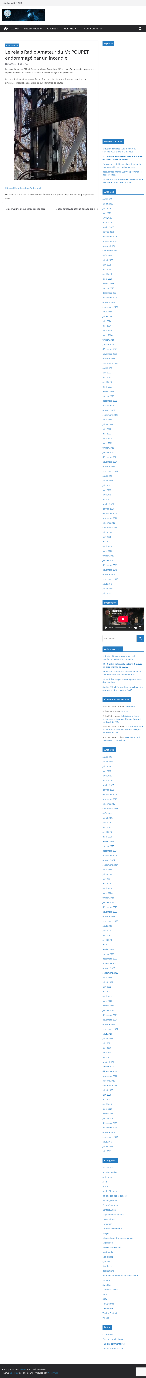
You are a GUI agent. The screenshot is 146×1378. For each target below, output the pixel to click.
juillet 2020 (108, 532)
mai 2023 (107, 377)
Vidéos (106, 1317)
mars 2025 (107, 278)
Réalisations (108, 1270)
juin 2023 (107, 372)
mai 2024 (107, 325)
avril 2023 (107, 382)
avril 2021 (107, 494)
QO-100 (106, 1261)
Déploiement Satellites (113, 1214)
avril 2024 (107, 330)
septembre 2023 (110, 363)
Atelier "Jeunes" (110, 1191)
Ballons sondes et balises (115, 1195)
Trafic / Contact (110, 1313)
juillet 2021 (108, 480)
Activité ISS (108, 1167)
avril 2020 (107, 546)
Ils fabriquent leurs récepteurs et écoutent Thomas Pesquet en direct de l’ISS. (122, 719)
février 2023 (108, 391)
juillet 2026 (108, 203)
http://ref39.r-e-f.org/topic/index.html (23, 188)
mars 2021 (107, 499)
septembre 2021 (110, 471)
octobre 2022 (109, 410)
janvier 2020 (108, 560)
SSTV (105, 1299)
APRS (105, 1181)
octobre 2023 (109, 358)
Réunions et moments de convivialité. (120, 1275)
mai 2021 (107, 490)
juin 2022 (107, 429)
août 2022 (107, 419)
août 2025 (107, 255)
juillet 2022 (108, 424)
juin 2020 (107, 537)
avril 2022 (107, 438)
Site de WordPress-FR (113, 1348)
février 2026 (108, 227)
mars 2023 (107, 386)
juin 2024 (107, 321)
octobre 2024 (109, 302)
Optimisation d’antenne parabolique (75, 208)
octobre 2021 (109, 466)
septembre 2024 (110, 307)
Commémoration (110, 1205)
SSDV (105, 1294)
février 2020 (108, 555)
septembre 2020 (110, 527)
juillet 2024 (108, 316)
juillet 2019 (108, 588)
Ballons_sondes (110, 1200)
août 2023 (107, 368)
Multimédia (70, 28)
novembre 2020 (110, 518)
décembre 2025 (110, 236)
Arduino (106, 1186)
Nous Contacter (93, 28)
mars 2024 (107, 335)
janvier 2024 (108, 344)
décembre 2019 (110, 565)
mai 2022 (107, 433)
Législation (108, 1242)
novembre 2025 (110, 241)
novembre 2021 (110, 461)
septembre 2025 (110, 250)
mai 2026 (107, 213)
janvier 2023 (108, 396)
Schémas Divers (110, 1289)
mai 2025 (107, 269)
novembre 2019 (110, 569)
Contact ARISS (109, 1209)
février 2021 (108, 504)
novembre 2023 (110, 354)
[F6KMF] (5, 28)
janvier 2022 (108, 452)
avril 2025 (107, 274)
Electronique (109, 1219)
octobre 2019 (109, 574)
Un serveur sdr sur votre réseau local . (26, 208)
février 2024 (108, 339)
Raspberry (107, 1266)
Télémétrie (108, 1308)
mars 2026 (107, 222)
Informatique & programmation (118, 1238)
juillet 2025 (108, 260)
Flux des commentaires (114, 1343)
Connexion (108, 1334)
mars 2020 (107, 551)
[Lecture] (106, 627)
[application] (123, 619)
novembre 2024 (110, 297)
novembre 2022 (110, 405)
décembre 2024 (110, 293)
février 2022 (108, 447)
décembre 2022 (110, 400)
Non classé (108, 1256)
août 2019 (107, 583)
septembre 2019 (110, 579)
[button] (40, 29)
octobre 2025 (109, 246)
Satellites (107, 1285)
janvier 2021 (108, 508)
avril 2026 (107, 217)
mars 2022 (107, 443)
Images (106, 1233)
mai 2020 (107, 541)
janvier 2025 (108, 288)
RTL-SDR (106, 1280)
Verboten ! (130, 706)
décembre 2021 (110, 457)
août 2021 (107, 476)
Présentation (31, 28)
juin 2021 (107, 485)
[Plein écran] (140, 627)
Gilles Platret (25, 64)
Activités (51, 28)
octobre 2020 (109, 522)
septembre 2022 (110, 415)
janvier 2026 (108, 232)
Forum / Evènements (112, 1228)
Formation (107, 1224)
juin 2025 (107, 264)
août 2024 (107, 311)
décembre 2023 (110, 349)
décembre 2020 (110, 513)
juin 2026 (107, 208)
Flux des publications (113, 1339)
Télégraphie (108, 1303)
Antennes (107, 1177)
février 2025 (108, 283)
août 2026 (107, 199)
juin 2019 (107, 593)
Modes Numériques (112, 1247)
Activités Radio (12, 45)
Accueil (15, 28)
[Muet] (135, 627)
